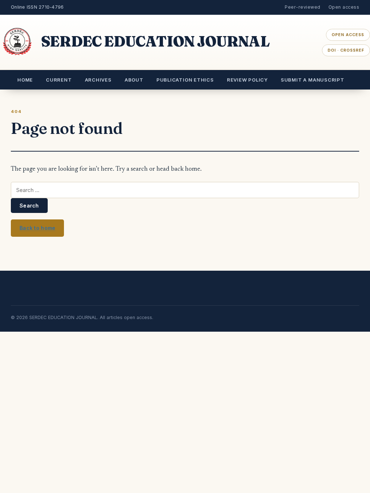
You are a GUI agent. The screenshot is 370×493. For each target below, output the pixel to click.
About (134, 80)
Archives (98, 80)
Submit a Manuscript (312, 80)
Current (59, 80)
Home (25, 80)
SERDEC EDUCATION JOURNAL (155, 41)
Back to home (37, 228)
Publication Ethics (185, 80)
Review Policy (247, 80)
